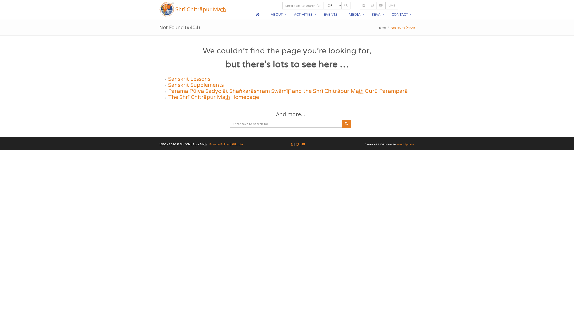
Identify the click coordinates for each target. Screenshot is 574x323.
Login (239, 144)
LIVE (391, 5)
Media (355, 15)
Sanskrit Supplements (196, 85)
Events (330, 15)
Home (382, 28)
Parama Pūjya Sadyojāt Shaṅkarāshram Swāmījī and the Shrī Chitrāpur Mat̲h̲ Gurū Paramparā (288, 91)
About (277, 15)
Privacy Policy (219, 144)
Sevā (376, 15)
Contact (400, 15)
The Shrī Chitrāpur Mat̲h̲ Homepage (213, 97)
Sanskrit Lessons (189, 79)
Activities (303, 15)
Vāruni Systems (405, 144)
